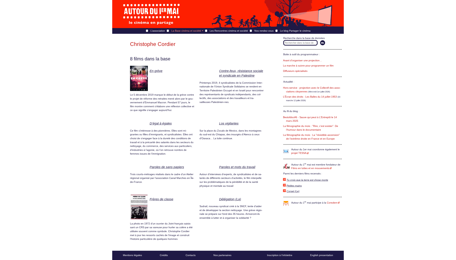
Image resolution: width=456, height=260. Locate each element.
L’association (158, 30)
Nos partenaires (222, 255)
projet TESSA (298, 153)
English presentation (321, 255)
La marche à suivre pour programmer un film (308, 65)
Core (332, 202)
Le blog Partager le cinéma (295, 30)
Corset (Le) (293, 191)
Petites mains (294, 185)
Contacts (191, 255)
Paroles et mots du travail (237, 167)
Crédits (164, 255)
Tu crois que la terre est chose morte (307, 180)
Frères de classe (161, 199)
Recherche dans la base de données (304, 38)
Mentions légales (132, 255)
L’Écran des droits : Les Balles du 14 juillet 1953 (310, 96)
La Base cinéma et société (186, 30)
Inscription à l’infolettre (279, 255)
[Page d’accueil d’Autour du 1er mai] (151, 14)
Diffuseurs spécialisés (295, 71)
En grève (156, 71)
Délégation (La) (230, 199)
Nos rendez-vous (264, 30)
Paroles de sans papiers (167, 167)
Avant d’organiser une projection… (302, 60)
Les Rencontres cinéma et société (229, 30)
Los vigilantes (229, 123)
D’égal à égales (161, 123)
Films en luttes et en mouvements (310, 168)
